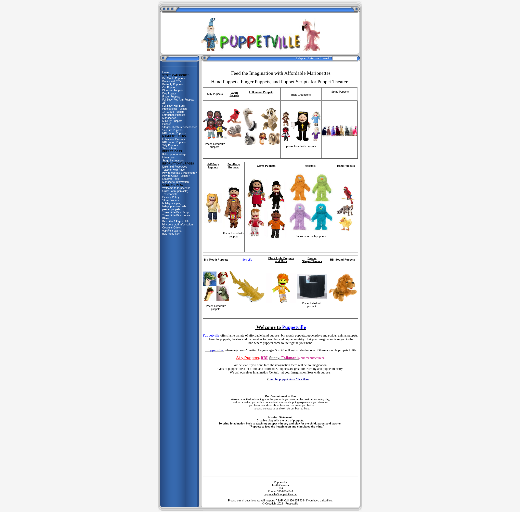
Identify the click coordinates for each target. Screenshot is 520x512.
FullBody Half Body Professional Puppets (174, 107)
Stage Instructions (173, 160)
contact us (269, 408)
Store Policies (170, 200)
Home (165, 72)
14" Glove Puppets (173, 111)
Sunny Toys (169, 148)
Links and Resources (174, 166)
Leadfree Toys (170, 178)
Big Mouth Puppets (173, 78)
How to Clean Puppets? (176, 175)
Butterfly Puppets (172, 84)
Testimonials (169, 194)
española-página (171, 230)
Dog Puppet (169, 93)
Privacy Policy (170, 197)
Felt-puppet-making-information (174, 156)
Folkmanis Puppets (173, 139)
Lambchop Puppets (173, 114)
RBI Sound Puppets (174, 133)
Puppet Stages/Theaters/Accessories (179, 125)
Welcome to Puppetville (176, 187)
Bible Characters (301, 94)
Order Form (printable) (175, 191)
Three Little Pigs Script (175, 212)
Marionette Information (175, 181)
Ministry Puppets (172, 120)
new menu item (171, 233)
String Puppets (340, 91)
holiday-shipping (171, 203)
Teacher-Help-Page (173, 169)
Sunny (274, 358)
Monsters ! (311, 165)
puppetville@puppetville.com (280, 494)
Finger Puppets (171, 96)
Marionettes (169, 117)
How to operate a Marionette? (179, 172)
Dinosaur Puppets (172, 90)
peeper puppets (171, 209)
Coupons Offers (171, 227)
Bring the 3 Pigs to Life (175, 221)
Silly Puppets (170, 145)
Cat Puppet (169, 87)
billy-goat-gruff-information (177, 224)
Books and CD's (171, 81)
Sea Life (247, 259)
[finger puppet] (234, 137)
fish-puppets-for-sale (174, 206)
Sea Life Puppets (172, 130)
